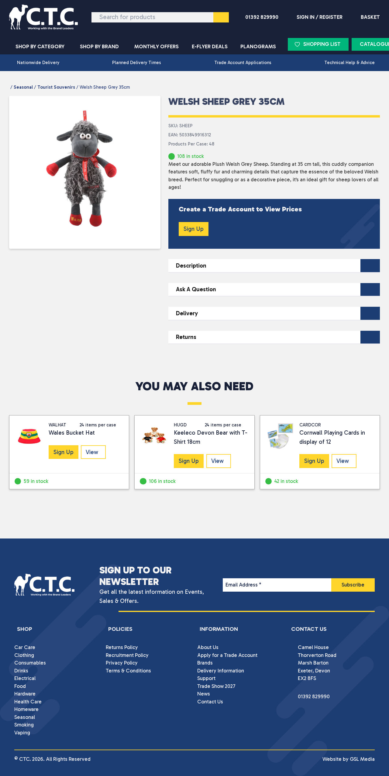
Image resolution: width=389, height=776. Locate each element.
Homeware (26, 709)
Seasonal (23, 87)
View (92, 452)
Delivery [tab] (187, 313)
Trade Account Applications (242, 62)
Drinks (21, 671)
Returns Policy (122, 647)
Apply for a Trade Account (227, 655)
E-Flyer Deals (210, 46)
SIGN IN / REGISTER (320, 17)
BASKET (370, 17)
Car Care (24, 647)
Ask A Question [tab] (196, 289)
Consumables (30, 663)
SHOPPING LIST (321, 44)
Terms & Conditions (128, 671)
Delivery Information (220, 671)
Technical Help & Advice (349, 62)
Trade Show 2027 (216, 686)
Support (206, 678)
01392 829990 (261, 17)
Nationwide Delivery (38, 62)
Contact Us (210, 702)
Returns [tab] (186, 336)
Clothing (24, 655)
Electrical (25, 678)
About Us (208, 647)
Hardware (25, 694)
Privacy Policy (122, 663)
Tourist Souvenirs (56, 87)
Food (20, 686)
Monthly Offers (156, 46)
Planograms (258, 46)
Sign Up (194, 228)
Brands (205, 663)
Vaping (22, 733)
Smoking (24, 725)
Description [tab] (191, 265)
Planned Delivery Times (136, 62)
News (203, 694)
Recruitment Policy (127, 655)
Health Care (28, 702)
